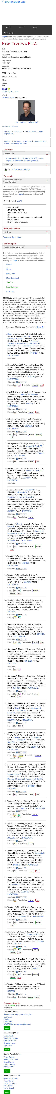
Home (8, 27)
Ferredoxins (8, 1022)
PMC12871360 (12, 355)
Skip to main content (11, 3)
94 (25, 458)
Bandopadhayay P (14, 774)
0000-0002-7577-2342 (10, 92)
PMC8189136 (27, 720)
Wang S (21, 339)
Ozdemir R (11, 346)
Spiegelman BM (33, 934)
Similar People (30, 131)
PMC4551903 (12, 894)
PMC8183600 (12, 749)
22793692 (35, 969)
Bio (15, 385)
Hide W (20, 343)
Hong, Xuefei (8, 1081)
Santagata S (12, 533)
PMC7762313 (12, 585)
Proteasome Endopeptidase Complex (18, 1015)
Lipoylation (8, 1017)
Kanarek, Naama (10, 1041)
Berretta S (35, 341)
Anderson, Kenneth (11, 1060)
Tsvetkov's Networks (10, 127)
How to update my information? (26, 122)
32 (25, 868)
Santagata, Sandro (11, 1038)
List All (19, 201)
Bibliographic (10, 244)
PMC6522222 (12, 788)
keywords (7, 141)
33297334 (27, 582)
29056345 (11, 838)
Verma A (10, 526)
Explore (7, 1028)
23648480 (40, 941)
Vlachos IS (28, 343)
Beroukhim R (29, 779)
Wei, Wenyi (8, 1086)
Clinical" (20, 726)
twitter (6, 144)
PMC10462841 (19, 456)
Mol (19, 590)
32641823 (28, 661)
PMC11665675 (12, 406)
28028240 (16, 865)
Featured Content (12, 228)
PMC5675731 (27, 838)
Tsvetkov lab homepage (21, 169)
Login (4, 37)
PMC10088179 (19, 636)
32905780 (11, 612)
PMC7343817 (12, 663)
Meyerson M (12, 779)
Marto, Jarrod (9, 1088)
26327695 (24, 892)
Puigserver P (12, 497)
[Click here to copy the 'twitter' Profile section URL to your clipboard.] (47, 232)
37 (25, 514)
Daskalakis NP (28, 346)
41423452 (31, 377)
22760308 (11, 991)
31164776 (11, 720)
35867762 (11, 511)
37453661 (40, 453)
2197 (24, 543)
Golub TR (38, 446)
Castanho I (27, 336)
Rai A (9, 334)
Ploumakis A (12, 339)
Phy (15, 434)
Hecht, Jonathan (10, 1083)
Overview (8, 150)
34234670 (25, 563)
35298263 (11, 541)
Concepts (7, 131)
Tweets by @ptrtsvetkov (12, 237)
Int (19, 814)
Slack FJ (36, 343)
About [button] (21, 27)
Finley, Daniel (9, 1057)
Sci (19, 385)
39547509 (29, 404)
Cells (41, 385)
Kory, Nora (8, 1045)
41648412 (33, 353)
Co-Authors (18, 131)
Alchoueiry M (22, 492)
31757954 (16, 688)
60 (25, 431)
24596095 (22, 916)
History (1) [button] (8, 32)
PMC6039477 (40, 808)
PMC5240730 (33, 865)
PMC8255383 (12, 565)
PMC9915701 (12, 480)
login (20, 194)
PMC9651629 (27, 511)
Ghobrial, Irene (9, 1043)
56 (25, 897)
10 (25, 568)
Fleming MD (25, 394)
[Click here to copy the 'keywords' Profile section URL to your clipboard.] (47, 153)
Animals (38, 434)
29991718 (23, 808)
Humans (35, 385)
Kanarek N (30, 446)
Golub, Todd (8, 1036)
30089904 (31, 786)
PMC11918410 (12, 428)
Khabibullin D (30, 490)
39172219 (28, 426)
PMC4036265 (38, 916)
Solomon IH (11, 343)
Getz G (20, 779)
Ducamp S (35, 394)
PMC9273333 (27, 541)
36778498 (26, 478)
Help (35, 27)
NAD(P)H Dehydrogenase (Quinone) (17, 1024)
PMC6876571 (33, 688)
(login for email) (20, 98)
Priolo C (21, 497)
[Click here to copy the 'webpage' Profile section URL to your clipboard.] (47, 164)
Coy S (19, 524)
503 (24, 791)
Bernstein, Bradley (11, 1079)
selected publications (19, 144)
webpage (17, 141)
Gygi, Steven (9, 1062)
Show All (40, 327)
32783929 (40, 634)
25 (25, 691)
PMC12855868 (12, 379)
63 (25, 971)
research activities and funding (34, 141)
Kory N (17, 708)
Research (8, 176)
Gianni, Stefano (9, 1064)
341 (24, 752)
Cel (15, 618)
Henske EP (29, 497)
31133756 (34, 747)
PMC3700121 (19, 944)
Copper (6, 1019)
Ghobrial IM (21, 710)
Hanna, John (8, 1067)
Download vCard (8, 98)
